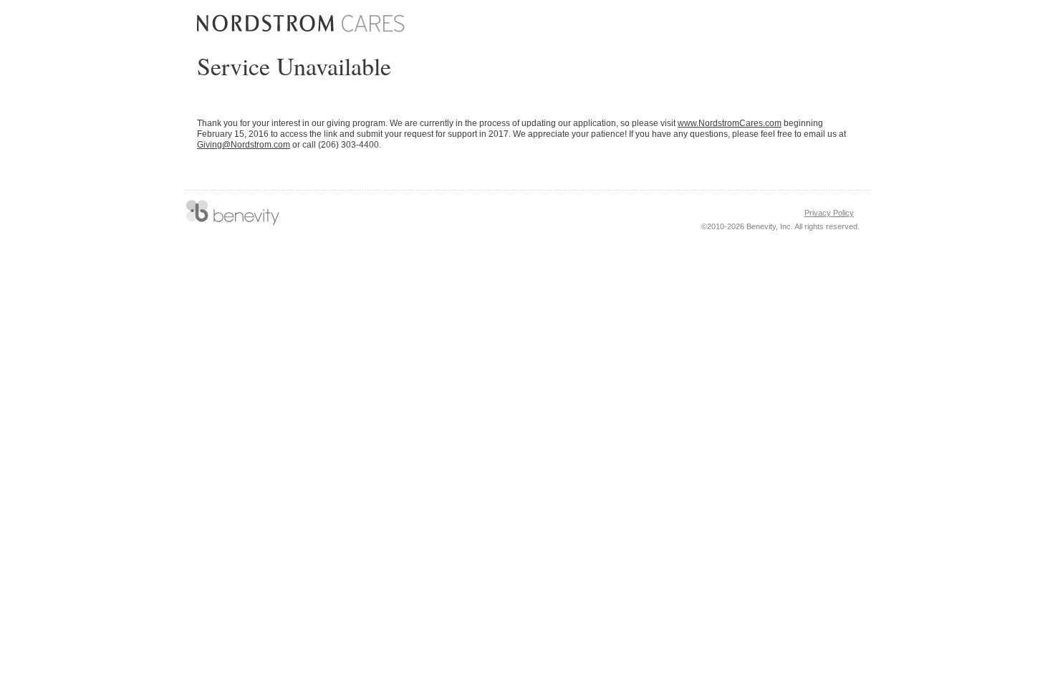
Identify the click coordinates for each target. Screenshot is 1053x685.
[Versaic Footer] (232, 213)
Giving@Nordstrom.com (243, 145)
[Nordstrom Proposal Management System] (301, 23)
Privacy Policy (829, 213)
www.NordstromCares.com (730, 123)
